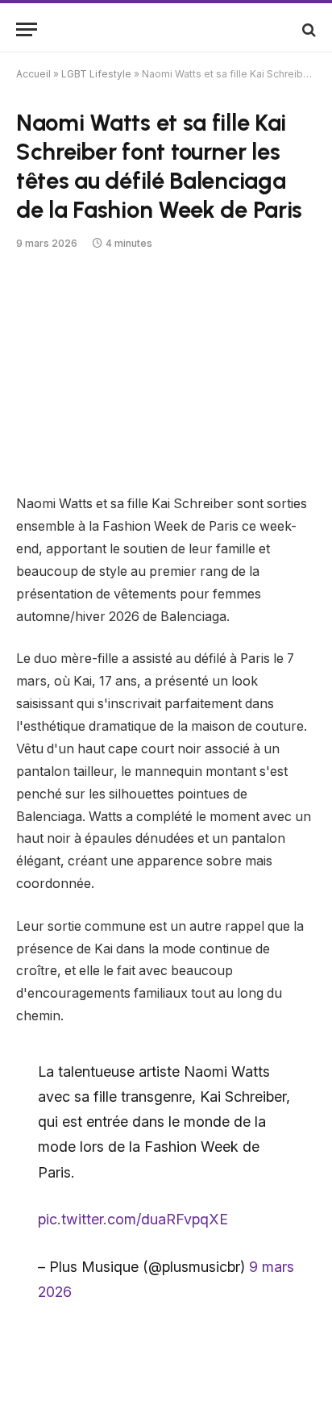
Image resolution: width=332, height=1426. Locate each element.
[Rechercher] (307, 29)
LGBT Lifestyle (96, 74)
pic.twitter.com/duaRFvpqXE (133, 1219)
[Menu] (26, 29)
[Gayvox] (166, 29)
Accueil (33, 74)
